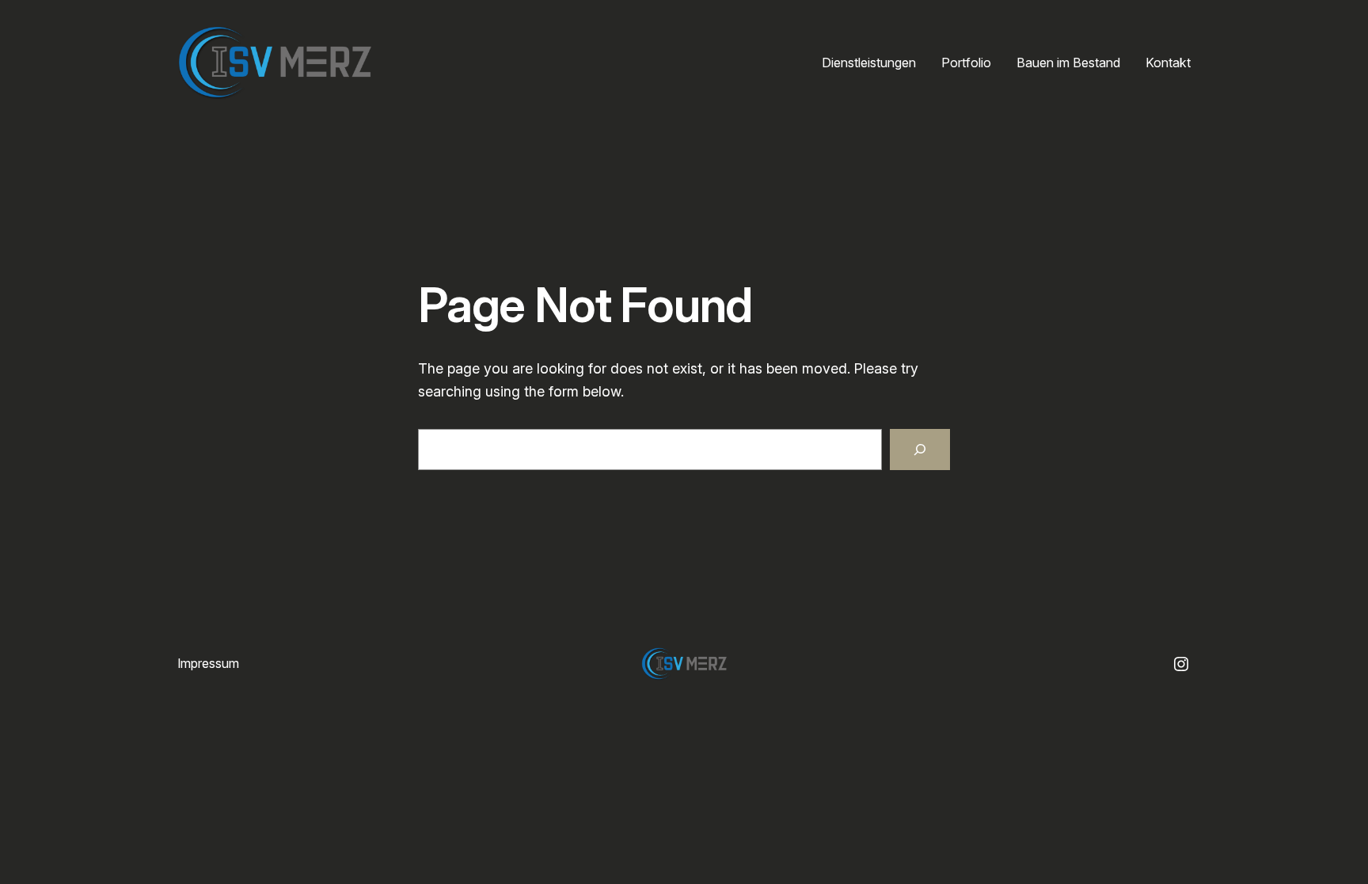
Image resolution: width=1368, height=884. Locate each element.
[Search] (920, 449)
